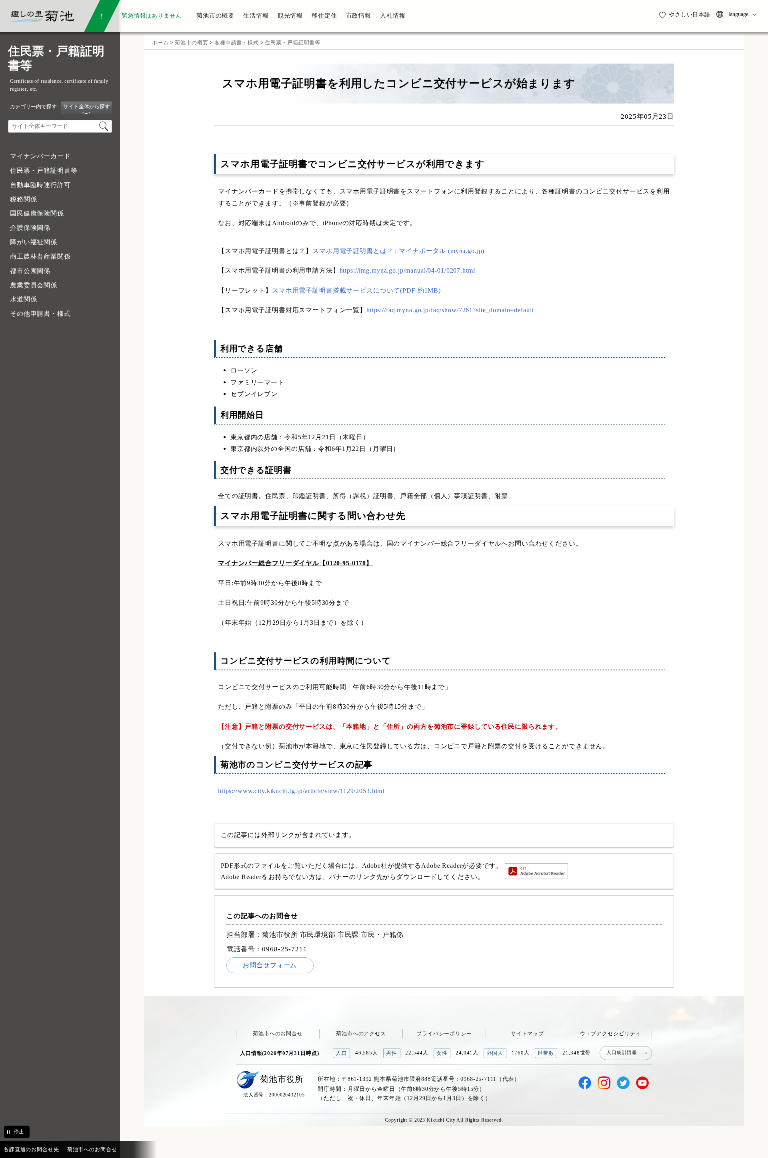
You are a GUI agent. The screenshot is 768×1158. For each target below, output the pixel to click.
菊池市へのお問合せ (278, 1033)
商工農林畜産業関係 (40, 256)
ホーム (160, 43)
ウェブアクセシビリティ (610, 1033)
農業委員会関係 (33, 285)
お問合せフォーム (270, 965)
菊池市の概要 (191, 43)
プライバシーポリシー (444, 1033)
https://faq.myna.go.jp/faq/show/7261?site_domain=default (450, 310)
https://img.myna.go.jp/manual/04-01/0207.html (407, 270)
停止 (19, 1131)
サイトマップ (527, 1033)
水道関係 (23, 299)
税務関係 (23, 199)
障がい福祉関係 (33, 242)
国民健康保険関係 (37, 213)
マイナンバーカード (40, 156)
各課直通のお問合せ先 (31, 1149)
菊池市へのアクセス (361, 1033)
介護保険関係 (30, 227)
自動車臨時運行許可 (40, 184)
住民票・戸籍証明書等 (44, 170)
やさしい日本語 (689, 14)
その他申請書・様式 (40, 313)
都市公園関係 (30, 270)
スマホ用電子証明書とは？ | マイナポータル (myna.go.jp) (398, 251)
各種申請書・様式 (236, 43)
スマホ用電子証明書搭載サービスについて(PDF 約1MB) (356, 290)
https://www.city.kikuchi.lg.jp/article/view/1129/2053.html (301, 791)
